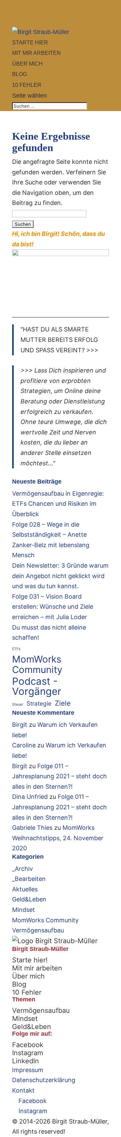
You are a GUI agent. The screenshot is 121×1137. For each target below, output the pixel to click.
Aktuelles (25, 889)
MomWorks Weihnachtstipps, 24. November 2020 (58, 838)
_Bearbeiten (29, 878)
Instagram (27, 1053)
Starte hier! (30, 960)
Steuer (17, 704)
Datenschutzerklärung (43, 1079)
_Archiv (22, 868)
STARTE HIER (30, 42)
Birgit (19, 724)
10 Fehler (26, 992)
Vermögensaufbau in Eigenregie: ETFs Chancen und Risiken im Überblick (58, 504)
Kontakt (23, 1090)
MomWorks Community (37, 664)
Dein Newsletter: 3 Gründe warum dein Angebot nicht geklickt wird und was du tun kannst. (60, 576)
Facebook (27, 1045)
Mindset (23, 909)
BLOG (19, 74)
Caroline (24, 745)
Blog (19, 984)
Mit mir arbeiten (37, 968)
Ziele (63, 703)
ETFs (16, 649)
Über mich (28, 976)
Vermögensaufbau (38, 930)
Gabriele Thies (32, 827)
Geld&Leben (29, 899)
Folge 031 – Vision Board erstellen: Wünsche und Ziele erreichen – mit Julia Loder (52, 606)
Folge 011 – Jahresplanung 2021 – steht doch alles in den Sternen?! (59, 776)
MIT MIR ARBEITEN (36, 53)
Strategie (39, 703)
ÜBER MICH (27, 64)
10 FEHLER (26, 85)
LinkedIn (25, 1061)
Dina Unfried (30, 796)
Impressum (27, 1069)
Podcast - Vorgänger (36, 686)
